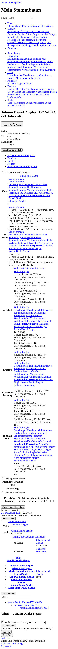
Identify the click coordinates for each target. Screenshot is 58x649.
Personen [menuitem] (35, 78)
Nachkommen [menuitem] (14, 64)
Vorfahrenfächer (45, 190)
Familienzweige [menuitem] (31, 75)
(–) (24, 602)
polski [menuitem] (22, 39)
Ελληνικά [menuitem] (46, 42)
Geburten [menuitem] (31, 91)
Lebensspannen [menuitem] (45, 61)
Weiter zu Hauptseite (11, 2)
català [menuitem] (20, 31)
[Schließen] (2, 620)
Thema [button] (10, 23)
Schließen (6, 635)
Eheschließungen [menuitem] (38, 89)
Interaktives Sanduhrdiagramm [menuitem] (22, 61)
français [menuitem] (52, 34)
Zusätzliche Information (13, 507)
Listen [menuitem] (10, 75)
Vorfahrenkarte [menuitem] (41, 67)
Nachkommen (34, 187)
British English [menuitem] (33, 34)
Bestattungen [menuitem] (23, 89)
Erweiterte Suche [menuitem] (15, 105)
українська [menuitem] (44, 45)
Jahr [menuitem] (30, 83)
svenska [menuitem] (30, 42)
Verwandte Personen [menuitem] (28, 94)
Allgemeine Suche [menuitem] (23, 103)
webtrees (5, 638)
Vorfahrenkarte (16, 192)
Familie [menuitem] (50, 89)
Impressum (6, 646)
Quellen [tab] (11, 161)
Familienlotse (8, 518)
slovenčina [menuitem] (41, 39)
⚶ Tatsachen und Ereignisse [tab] (21, 155)
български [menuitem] (13, 45)
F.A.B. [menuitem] (25, 26)
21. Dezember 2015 (11, 512)
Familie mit (29, 268)
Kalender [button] (11, 80)
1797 (26, 605)
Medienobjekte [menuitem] (23, 78)
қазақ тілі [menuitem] (24, 45)
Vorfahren (32, 190)
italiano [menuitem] (28, 37)
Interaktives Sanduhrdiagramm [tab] (22, 166)
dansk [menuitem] (33, 31)
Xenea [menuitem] (50, 26)
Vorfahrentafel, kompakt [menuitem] (34, 69)
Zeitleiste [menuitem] (50, 69)
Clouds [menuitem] (11, 26)
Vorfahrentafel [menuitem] (14, 69)
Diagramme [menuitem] (13, 58)
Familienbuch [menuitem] (39, 58)
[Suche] (32, 18)
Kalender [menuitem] (12, 83)
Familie (11, 560)
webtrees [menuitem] (42, 26)
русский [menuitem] (34, 45)
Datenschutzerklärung (12, 643)
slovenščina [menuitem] (13, 42)
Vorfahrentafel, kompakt (40, 321)
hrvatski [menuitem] (11, 37)
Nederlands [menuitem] (13, 39)
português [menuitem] (31, 39)
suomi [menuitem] (22, 42)
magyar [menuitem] (43, 37)
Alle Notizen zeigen (15, 492)
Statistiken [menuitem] (45, 64)
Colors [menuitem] (18, 26)
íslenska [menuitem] (20, 37)
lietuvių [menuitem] (36, 37)
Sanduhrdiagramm (18, 190)
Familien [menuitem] (18, 75)
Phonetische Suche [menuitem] (41, 103)
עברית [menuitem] (53, 45)
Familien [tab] (11, 158)
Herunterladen (8, 625)
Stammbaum (13, 53)
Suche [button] (10, 100)
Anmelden (12, 48)
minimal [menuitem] (33, 26)
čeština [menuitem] (26, 31)
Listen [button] (10, 72)
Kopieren (6, 632)
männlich (11, 150)
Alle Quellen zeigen (15, 478)
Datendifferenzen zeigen (17, 172)
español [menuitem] (45, 34)
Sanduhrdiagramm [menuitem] (31, 64)
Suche (4, 17)
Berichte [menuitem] (11, 89)
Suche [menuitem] (10, 103)
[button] (16, 179)
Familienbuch (29, 184)
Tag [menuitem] (19, 83)
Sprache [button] (11, 28)
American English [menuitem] (16, 34)
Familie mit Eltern (29, 175)
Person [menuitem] (53, 91)
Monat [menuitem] (24, 83)
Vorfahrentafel (31, 192)
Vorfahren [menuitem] (12, 67)
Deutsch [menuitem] (40, 31)
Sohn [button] (18, 557)
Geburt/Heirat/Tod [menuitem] (16, 91)
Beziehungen (15, 184)
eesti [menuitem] (47, 31)
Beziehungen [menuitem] (26, 58)
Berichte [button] (11, 86)
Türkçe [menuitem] (38, 42)
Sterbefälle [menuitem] (12, 94)
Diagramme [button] (13, 56)
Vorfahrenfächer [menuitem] (26, 67)
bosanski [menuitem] (12, 31)
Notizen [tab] (11, 163)
